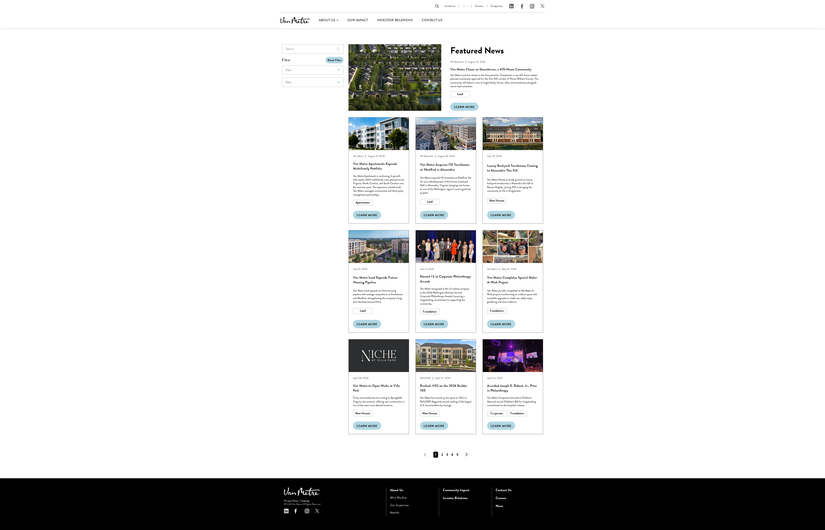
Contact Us (432, 20)
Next (466, 454)
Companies (496, 6)
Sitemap (305, 501)
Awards (394, 512)
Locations (450, 6)
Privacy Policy (291, 501)
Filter (286, 60)
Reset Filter (334, 60)
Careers (479, 6)
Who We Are (398, 497)
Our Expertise (399, 505)
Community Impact (456, 490)
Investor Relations (395, 20)
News (465, 6)
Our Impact (357, 20)
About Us (327, 20)
